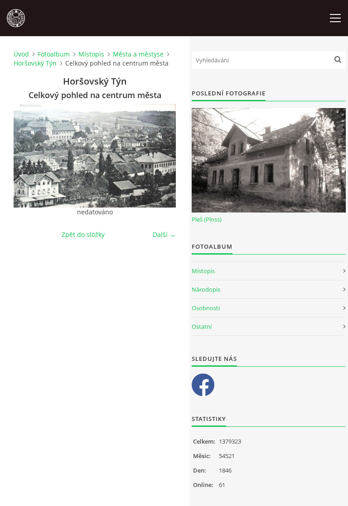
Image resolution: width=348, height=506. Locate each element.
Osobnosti (206, 308)
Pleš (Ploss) (207, 219)
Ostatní (202, 326)
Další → (164, 234)
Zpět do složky (83, 234)
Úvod (21, 54)
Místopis (91, 54)
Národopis (206, 289)
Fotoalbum (54, 54)
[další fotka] (161, 156)
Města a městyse (138, 54)
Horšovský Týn (35, 63)
